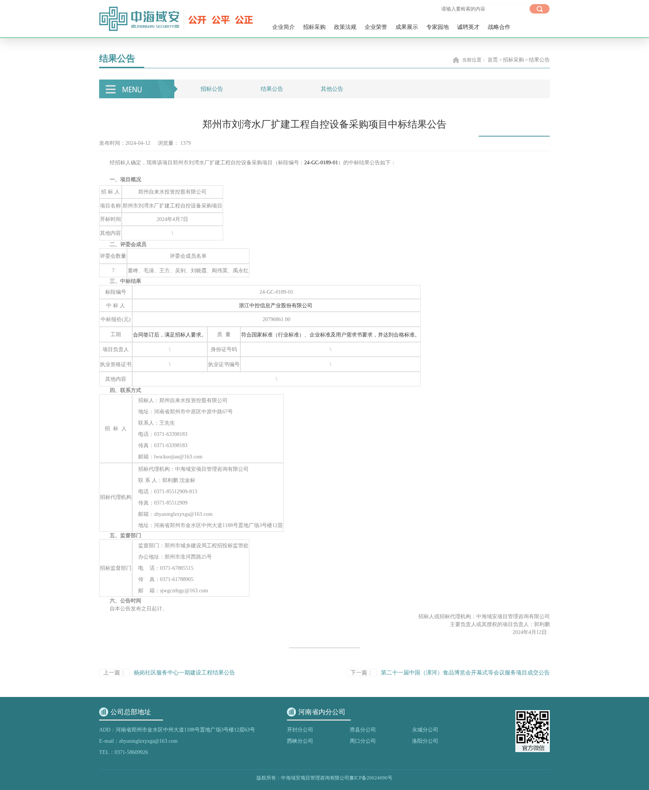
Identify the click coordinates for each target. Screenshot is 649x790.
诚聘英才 (468, 27)
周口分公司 (363, 741)
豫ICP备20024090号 (370, 778)
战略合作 (499, 27)
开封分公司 (300, 730)
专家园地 (437, 27)
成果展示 (406, 27)
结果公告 (539, 60)
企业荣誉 (376, 27)
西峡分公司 (300, 741)
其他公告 (332, 89)
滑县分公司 (363, 730)
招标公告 (212, 89)
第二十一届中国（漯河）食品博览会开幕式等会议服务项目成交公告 (465, 673)
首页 (493, 60)
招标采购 (314, 27)
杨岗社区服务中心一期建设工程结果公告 (184, 673)
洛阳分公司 (425, 741)
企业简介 (283, 27)
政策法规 (345, 27)
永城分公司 (425, 730)
